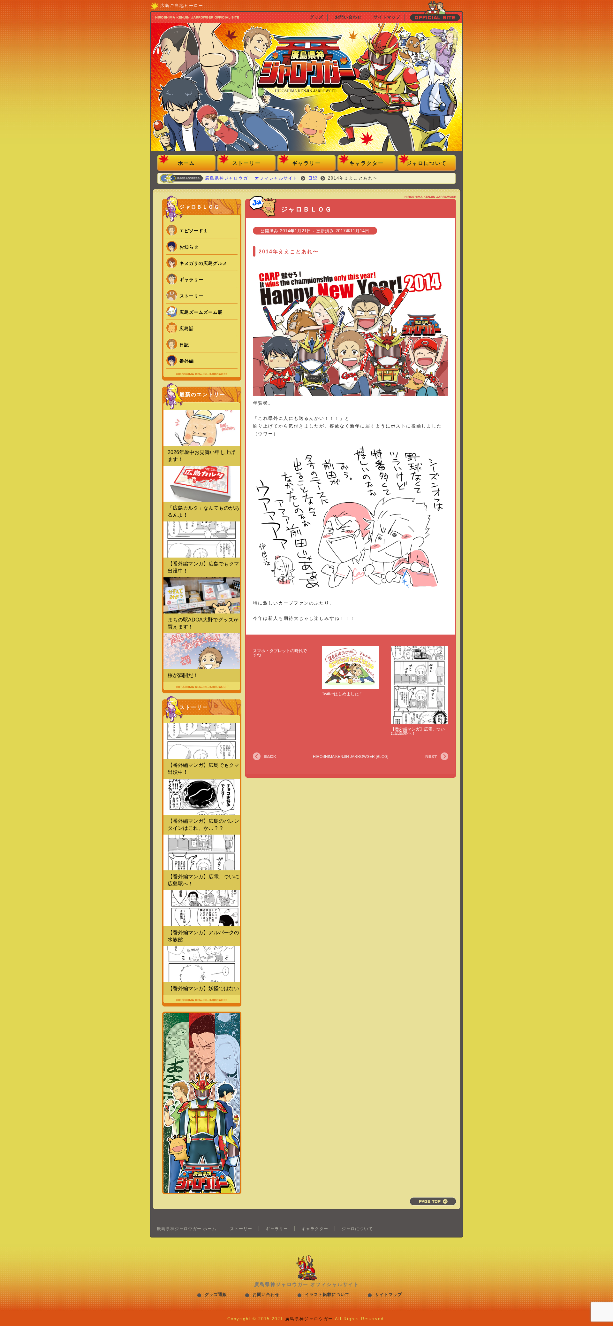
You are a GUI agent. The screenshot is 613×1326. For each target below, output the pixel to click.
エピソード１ (193, 230)
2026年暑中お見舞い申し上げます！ (201, 456)
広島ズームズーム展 (201, 312)
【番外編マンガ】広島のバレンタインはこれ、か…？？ (203, 824)
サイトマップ (388, 1294)
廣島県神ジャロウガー (309, 1318)
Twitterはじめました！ (342, 693)
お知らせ (189, 247)
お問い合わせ (266, 1294)
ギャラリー (306, 163)
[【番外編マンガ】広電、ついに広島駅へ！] (419, 685)
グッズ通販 (216, 1294)
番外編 (186, 361)
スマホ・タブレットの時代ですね (280, 652)
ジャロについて (426, 163)
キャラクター (366, 163)
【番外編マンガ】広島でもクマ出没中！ (203, 567)
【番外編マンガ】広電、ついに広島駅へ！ (418, 731)
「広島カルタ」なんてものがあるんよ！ (203, 511)
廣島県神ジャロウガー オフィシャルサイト (306, 88)
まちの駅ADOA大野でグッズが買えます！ (203, 623)
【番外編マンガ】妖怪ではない (203, 988)
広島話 (186, 328)
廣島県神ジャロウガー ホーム (186, 1228)
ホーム (186, 163)
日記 (184, 344)
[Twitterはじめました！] (350, 667)
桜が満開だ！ (183, 675)
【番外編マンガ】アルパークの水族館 (203, 936)
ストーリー (246, 163)
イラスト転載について (327, 1294)
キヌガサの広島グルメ (203, 263)
